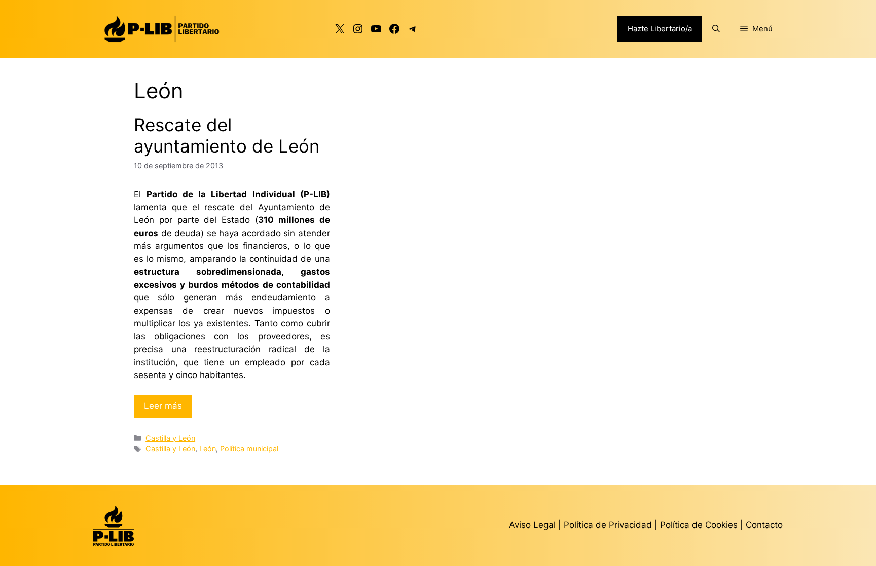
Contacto (764, 525)
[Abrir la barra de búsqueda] (716, 29)
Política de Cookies (699, 525)
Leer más (163, 406)
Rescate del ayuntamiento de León (226, 135)
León (207, 448)
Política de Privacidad (609, 525)
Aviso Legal (532, 525)
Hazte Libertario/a (660, 28)
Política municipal (249, 448)
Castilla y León (170, 438)
